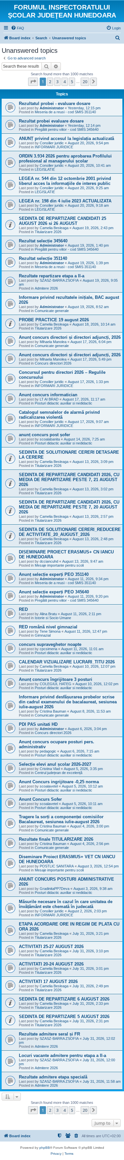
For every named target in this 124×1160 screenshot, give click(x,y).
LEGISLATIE (45, 169)
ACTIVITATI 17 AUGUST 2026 (48, 981)
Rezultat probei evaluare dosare (51, 121)
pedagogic (48, 751)
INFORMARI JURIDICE (54, 147)
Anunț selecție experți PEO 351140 (54, 574)
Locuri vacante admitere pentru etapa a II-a (62, 1055)
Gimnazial (43, 635)
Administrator (52, 108)
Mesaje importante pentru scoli (59, 565)
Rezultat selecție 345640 (43, 240)
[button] (33, 82)
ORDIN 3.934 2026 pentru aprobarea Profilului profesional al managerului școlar (65, 158)
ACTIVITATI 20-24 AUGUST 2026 (51, 964)
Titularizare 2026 (48, 232)
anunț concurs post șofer (44, 434)
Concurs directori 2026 (53, 363)
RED (23, 609)
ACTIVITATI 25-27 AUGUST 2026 (51, 946)
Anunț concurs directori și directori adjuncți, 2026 (70, 337)
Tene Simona (50, 631)
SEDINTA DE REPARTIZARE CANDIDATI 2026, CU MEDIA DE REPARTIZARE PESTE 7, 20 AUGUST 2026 (69, 507)
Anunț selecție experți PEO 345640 (54, 591)
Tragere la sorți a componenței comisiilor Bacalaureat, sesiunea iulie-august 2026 (61, 819)
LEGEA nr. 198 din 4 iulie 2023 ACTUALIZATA (65, 200)
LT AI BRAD (49, 399)
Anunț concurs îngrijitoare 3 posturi (55, 679)
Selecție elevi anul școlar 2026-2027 (55, 764)
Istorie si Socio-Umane (53, 618)
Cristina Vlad (50, 769)
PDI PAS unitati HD (38, 724)
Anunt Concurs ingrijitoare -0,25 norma (59, 781)
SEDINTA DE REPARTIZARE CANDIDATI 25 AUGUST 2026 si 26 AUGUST (62, 221)
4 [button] (64, 82)
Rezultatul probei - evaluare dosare (54, 103)
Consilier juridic (52, 143)
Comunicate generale (52, 311)
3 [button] (57, 82)
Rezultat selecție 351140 (43, 258)
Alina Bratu (48, 614)
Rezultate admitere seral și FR (49, 1034)
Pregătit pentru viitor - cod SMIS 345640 (67, 129)
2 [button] (50, 82)
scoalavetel (49, 786)
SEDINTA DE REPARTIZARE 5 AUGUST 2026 (64, 1016)
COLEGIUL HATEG (55, 684)
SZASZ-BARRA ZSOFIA (59, 280)
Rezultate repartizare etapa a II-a (51, 275)
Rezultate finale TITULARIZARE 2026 (56, 839)
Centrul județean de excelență (58, 773)
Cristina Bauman (53, 711)
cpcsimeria (48, 649)
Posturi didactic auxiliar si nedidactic (63, 403)
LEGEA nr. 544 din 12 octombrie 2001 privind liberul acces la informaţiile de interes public (65, 181)
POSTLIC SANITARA (57, 866)
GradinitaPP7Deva (54, 889)
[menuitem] (17, 28)
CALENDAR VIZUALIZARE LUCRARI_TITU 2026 (67, 661)
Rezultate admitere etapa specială (53, 1076)
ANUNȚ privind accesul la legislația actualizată (66, 138)
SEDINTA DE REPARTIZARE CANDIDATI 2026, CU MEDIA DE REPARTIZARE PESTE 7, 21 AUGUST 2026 (69, 479)
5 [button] (72, 82)
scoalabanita (50, 439)
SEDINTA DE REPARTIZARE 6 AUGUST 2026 (64, 999)
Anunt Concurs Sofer (40, 799)
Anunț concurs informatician (48, 394)
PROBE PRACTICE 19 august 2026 (54, 319)
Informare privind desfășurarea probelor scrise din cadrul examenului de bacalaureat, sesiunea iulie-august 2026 (68, 701)
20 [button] (85, 82)
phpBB (44, 1147)
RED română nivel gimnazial (48, 626)
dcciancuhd (49, 561)
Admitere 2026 (46, 288)
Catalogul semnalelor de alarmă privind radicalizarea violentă (59, 415)
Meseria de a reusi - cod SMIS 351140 (65, 112)
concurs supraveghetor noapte (50, 644)
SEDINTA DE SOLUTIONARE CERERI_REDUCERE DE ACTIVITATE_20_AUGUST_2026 (70, 532)
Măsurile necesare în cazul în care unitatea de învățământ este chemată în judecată (65, 904)
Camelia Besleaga (54, 228)
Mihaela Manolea (53, 342)
